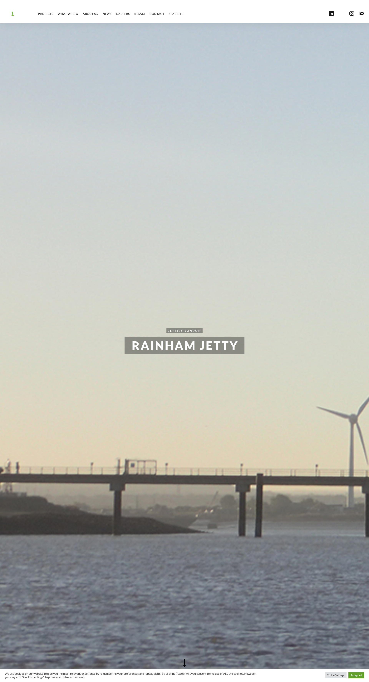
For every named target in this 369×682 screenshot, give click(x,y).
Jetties (175, 330)
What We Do (68, 13)
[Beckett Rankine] (13, 14)
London (193, 330)
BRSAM (139, 13)
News (107, 13)
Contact (157, 13)
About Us (90, 13)
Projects (45, 13)
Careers (123, 13)
